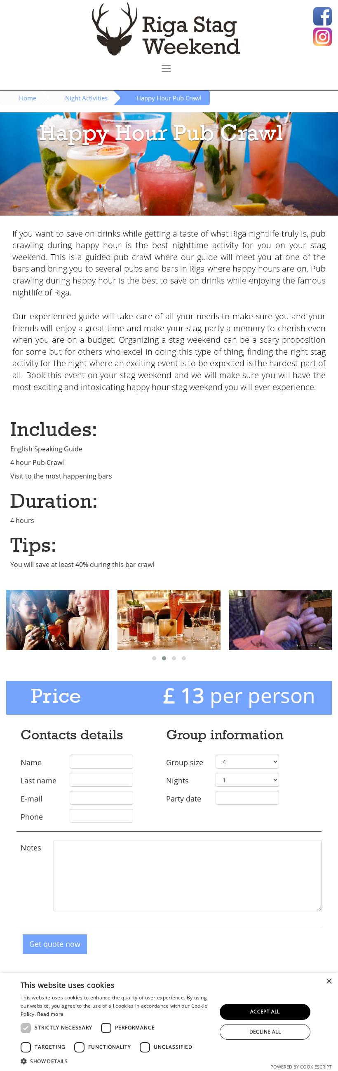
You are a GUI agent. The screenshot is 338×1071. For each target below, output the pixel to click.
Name (31, 762)
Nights (177, 780)
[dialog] (169, 1022)
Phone (32, 817)
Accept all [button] (265, 1011)
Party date (183, 799)
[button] (116, 1061)
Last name (38, 780)
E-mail (31, 799)
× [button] (329, 981)
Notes (31, 848)
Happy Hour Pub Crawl (169, 98)
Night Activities (86, 98)
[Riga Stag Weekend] (169, 29)
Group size (184, 762)
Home (27, 98)
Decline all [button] (265, 1031)
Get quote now (54, 944)
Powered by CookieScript (301, 1067)
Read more (50, 1014)
